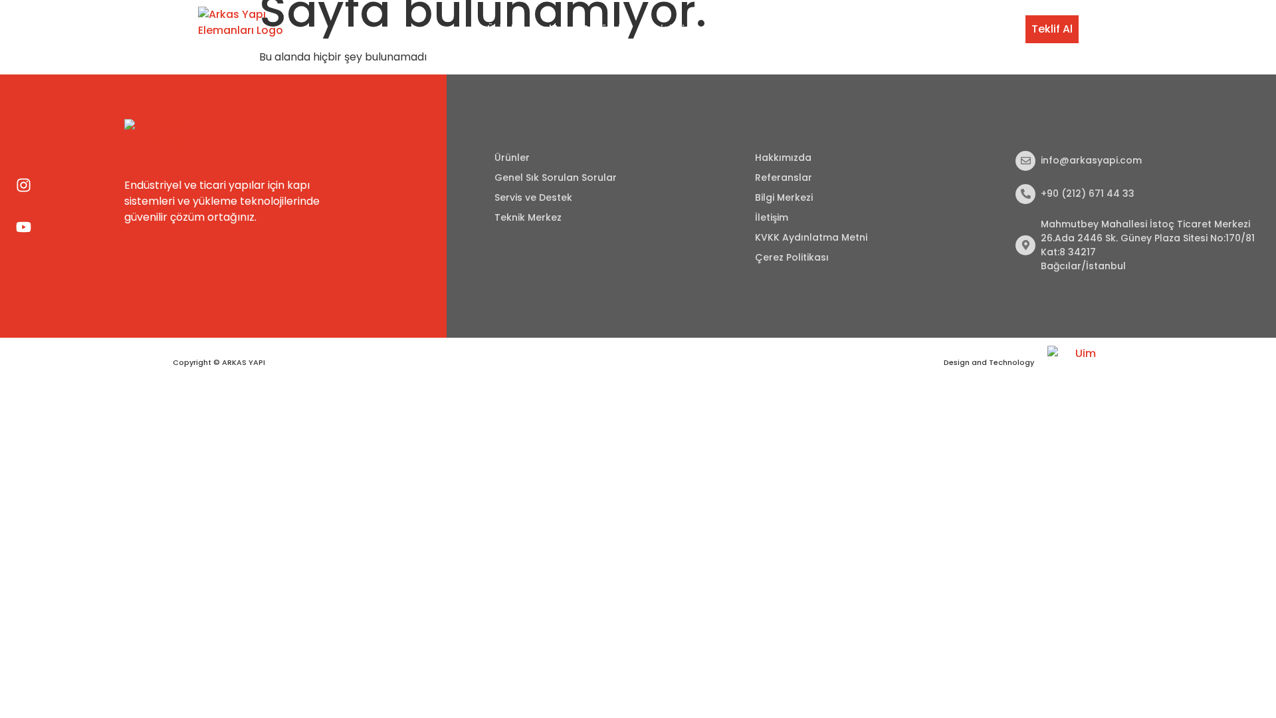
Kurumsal (449, 29)
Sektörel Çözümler (584, 29)
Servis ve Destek (757, 29)
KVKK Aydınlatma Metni (811, 237)
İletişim (989, 29)
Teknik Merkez (848, 29)
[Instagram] (24, 185)
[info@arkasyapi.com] (1025, 161)
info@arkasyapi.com (1091, 160)
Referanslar (783, 177)
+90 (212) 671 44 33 (1087, 193)
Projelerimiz (673, 29)
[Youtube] (24, 227)
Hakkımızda (783, 157)
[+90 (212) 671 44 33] (1025, 194)
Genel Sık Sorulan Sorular (555, 177)
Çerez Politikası (792, 257)
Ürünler (505, 29)
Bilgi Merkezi (927, 29)
